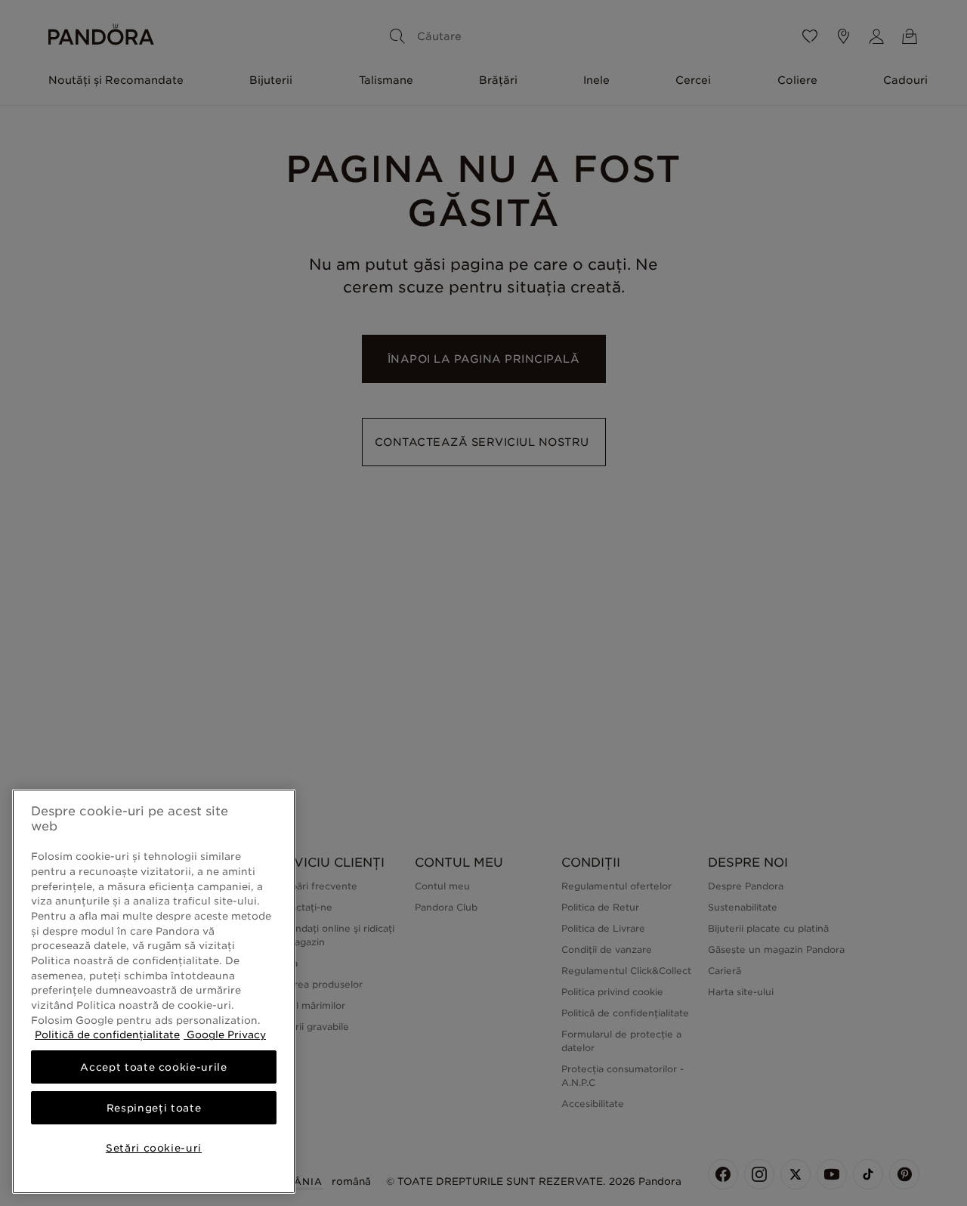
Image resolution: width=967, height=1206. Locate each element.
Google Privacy (225, 1034)
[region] (153, 991)
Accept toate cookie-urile (153, 1067)
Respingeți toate (154, 1108)
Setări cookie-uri (154, 1148)
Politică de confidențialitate (107, 1034)
